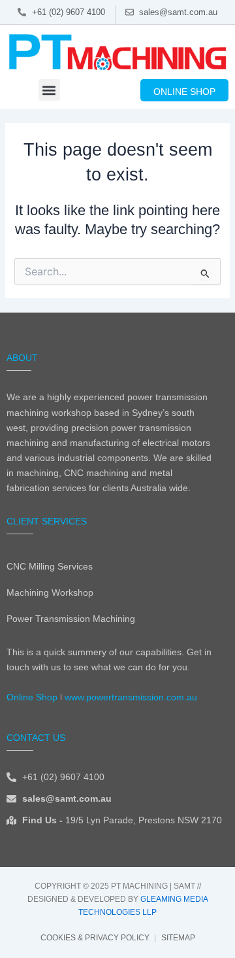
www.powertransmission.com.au (131, 697)
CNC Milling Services (50, 566)
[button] (49, 90)
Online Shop (32, 697)
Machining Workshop (50, 592)
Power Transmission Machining (71, 618)
